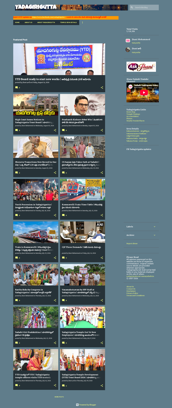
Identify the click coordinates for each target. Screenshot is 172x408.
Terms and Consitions (135, 295)
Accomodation (132, 116)
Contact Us (130, 289)
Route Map (130, 112)
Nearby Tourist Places (135, 121)
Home (17, 22)
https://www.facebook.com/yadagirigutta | (36, 17)
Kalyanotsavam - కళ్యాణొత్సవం (137, 131)
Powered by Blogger (87, 405)
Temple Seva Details (68, 22)
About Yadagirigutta (46, 22)
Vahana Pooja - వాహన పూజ (136, 141)
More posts (59, 397)
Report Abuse (131, 243)
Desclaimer (131, 291)
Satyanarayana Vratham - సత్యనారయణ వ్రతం (136, 135)
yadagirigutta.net (133, 276)
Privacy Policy (132, 293)
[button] (102, 87)
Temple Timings (133, 114)
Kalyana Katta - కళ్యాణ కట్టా (136, 138)
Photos (129, 119)
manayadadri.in (147, 276)
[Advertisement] (55, 30)
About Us (28, 22)
